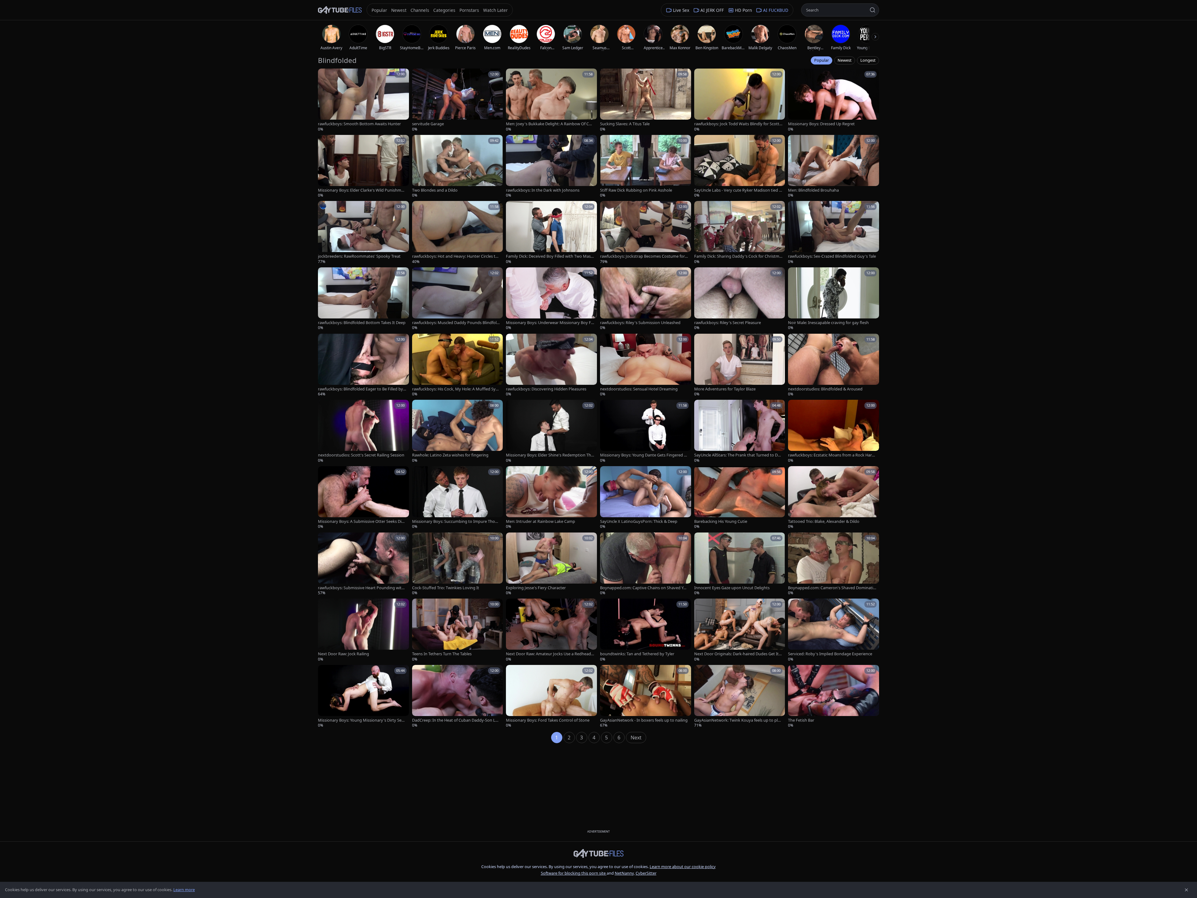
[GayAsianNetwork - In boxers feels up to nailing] (645, 696)
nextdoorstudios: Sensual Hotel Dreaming (639, 389)
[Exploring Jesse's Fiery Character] (551, 564)
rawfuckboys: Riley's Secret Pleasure (727, 322)
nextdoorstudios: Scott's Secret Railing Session (361, 455)
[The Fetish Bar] (833, 696)
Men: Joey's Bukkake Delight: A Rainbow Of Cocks (549, 124)
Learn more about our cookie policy (683, 866)
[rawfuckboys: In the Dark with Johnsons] (551, 166)
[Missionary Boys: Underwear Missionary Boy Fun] (551, 299)
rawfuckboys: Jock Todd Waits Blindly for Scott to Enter (738, 124)
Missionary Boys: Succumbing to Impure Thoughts (456, 521)
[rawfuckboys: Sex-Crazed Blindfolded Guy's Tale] (833, 232)
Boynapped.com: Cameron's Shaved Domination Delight (832, 587)
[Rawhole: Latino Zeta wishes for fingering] (457, 431)
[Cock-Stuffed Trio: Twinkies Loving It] (457, 564)
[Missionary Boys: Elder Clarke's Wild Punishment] (363, 166)
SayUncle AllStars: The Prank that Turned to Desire (738, 455)
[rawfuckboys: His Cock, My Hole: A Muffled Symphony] (457, 365)
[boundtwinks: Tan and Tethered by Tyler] (645, 630)
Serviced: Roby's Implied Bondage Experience (830, 654)
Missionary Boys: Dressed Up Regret (821, 124)
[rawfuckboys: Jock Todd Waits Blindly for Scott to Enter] (739, 100)
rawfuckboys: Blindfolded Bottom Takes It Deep (362, 322)
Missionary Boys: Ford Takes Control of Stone (547, 720)
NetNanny (624, 873)
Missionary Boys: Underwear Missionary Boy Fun (550, 322)
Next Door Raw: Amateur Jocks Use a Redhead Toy (550, 654)
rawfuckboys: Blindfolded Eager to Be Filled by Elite (362, 389)
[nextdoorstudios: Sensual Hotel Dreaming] (645, 365)
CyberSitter (646, 873)
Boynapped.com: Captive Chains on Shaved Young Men (644, 587)
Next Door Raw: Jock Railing (343, 654)
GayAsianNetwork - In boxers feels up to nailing (644, 720)
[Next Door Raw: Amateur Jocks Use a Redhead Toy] (551, 630)
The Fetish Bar (801, 720)
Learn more (184, 889)
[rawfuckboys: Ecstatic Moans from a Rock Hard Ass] (833, 431)
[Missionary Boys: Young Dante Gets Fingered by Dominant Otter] (645, 431)
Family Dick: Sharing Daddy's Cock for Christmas (737, 256)
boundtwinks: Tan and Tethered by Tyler (637, 654)
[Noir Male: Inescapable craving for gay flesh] (833, 299)
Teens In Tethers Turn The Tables (442, 654)
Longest (868, 60)
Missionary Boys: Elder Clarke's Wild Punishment (362, 190)
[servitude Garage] (457, 100)
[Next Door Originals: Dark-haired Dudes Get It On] (739, 630)
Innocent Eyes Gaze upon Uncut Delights (732, 587)
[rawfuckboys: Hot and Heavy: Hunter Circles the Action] (457, 232)
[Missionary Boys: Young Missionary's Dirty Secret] (363, 696)
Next (636, 737)
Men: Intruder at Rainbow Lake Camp (540, 521)
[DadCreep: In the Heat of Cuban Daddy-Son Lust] (457, 696)
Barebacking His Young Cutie (720, 521)
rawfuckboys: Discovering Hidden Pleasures (546, 389)
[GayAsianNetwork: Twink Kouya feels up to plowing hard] (739, 696)
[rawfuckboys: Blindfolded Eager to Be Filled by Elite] (363, 365)
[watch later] (324, 75)
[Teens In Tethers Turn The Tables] (457, 630)
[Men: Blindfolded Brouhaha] (833, 166)
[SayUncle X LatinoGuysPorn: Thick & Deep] (645, 497)
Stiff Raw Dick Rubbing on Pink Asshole (636, 190)
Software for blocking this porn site (574, 873)
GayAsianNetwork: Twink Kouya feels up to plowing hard (737, 720)
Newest (845, 60)
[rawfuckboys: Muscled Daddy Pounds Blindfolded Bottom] (457, 299)
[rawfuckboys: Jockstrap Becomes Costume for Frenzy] (645, 232)
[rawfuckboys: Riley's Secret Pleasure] (739, 299)
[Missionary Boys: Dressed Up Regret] (833, 100)
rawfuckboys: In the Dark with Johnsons (542, 190)
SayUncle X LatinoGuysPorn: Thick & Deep (638, 521)
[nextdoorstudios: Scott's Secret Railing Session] (363, 431)
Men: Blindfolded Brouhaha (813, 190)
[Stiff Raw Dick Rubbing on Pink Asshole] (645, 166)
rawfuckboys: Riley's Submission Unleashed (640, 322)
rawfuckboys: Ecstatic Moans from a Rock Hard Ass (831, 455)
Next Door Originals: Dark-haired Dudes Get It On (736, 654)
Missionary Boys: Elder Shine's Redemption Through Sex (549, 455)
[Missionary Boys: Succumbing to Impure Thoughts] (457, 497)
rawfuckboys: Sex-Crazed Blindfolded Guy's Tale (832, 256)
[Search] (872, 10)
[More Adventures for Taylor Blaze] (739, 365)
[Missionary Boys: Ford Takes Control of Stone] (551, 696)
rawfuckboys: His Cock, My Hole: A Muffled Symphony (455, 389)
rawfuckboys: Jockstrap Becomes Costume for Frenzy (644, 256)
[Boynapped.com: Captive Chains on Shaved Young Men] (645, 564)
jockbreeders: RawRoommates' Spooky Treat (359, 256)
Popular (821, 60)
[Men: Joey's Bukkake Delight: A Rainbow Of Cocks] (551, 100)
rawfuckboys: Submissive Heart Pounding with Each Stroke (361, 587)
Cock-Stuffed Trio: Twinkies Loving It (445, 587)
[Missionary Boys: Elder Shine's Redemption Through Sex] (551, 431)
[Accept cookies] (1186, 890)
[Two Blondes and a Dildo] (457, 166)
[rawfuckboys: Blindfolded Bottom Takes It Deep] (363, 299)
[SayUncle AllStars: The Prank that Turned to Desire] (739, 431)
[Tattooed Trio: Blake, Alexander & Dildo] (833, 497)
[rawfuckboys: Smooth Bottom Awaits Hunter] (363, 100)
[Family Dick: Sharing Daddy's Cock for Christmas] (739, 232)
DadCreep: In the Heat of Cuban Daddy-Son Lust (456, 720)
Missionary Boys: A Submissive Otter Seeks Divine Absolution (361, 521)
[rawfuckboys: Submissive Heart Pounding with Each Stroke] (363, 564)
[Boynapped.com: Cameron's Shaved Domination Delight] (833, 564)
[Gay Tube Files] (340, 10)
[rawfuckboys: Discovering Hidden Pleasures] (551, 365)
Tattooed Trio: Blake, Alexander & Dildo (823, 521)
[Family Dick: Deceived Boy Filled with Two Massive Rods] (551, 232)
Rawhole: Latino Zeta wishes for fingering (450, 455)
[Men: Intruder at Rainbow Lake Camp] (551, 497)
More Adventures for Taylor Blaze (725, 389)
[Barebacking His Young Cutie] (739, 497)
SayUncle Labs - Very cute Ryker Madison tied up (737, 190)
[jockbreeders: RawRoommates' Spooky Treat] (363, 232)
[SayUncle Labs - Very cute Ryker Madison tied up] (739, 166)
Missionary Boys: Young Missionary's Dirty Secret (361, 720)
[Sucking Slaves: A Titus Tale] (645, 100)
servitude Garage (428, 124)
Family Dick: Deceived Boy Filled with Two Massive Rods (550, 256)
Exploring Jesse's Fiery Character (536, 587)
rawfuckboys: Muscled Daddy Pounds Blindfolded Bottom (455, 322)
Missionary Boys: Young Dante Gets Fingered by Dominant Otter (643, 455)
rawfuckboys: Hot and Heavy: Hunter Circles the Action (456, 256)
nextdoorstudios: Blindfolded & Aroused (825, 389)
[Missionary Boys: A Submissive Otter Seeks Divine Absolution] (363, 497)
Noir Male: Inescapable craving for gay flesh (828, 322)
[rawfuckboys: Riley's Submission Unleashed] (645, 299)
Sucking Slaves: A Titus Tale (625, 124)
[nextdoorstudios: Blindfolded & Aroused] (833, 365)
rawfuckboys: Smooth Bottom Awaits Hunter (359, 124)
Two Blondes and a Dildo (435, 190)
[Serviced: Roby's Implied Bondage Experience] (833, 630)
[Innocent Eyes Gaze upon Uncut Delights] (739, 564)
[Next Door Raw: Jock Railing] (363, 630)
